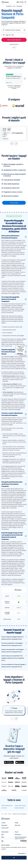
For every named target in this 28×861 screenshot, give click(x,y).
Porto (14, 47)
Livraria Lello (4, 807)
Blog (2, 837)
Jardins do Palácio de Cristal (7, 805)
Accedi (21, 2)
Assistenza (18, 834)
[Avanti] (16, 143)
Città (5, 814)
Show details (21, 853)
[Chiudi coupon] (26, 346)
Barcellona (4, 825)
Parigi (16, 822)
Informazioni (4, 832)
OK (14, 857)
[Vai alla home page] (5, 2)
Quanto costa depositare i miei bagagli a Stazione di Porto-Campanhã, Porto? (12, 650)
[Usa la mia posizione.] (24, 30)
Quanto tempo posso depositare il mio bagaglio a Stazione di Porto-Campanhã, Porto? (12, 658)
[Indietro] (11, 143)
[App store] (19, 762)
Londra (3, 822)
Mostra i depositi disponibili (14, 40)
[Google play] (9, 762)
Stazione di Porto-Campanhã (21, 805)
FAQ (2, 834)
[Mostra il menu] (25, 2)
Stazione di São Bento (19, 807)
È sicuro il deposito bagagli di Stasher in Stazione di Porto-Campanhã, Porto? (12, 638)
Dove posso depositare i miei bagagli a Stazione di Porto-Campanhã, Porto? (12, 644)
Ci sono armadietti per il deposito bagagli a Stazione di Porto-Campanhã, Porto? (13, 665)
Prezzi (16, 832)
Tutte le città (4, 828)
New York (17, 825)
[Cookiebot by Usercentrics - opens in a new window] (20, 841)
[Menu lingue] (17, 2)
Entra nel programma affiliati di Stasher (20, 838)
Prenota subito (14, 202)
